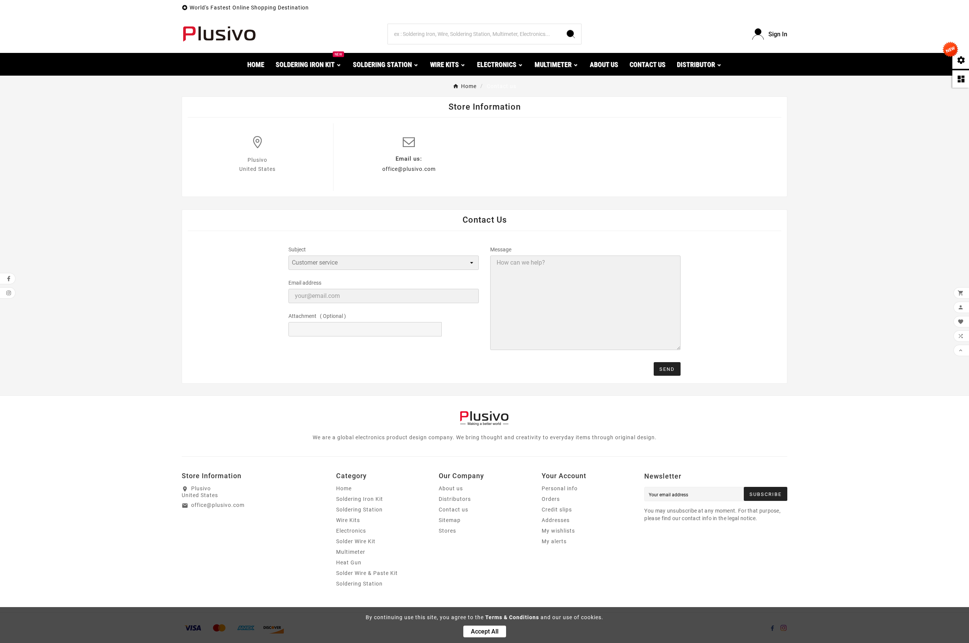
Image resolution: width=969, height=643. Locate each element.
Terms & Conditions (512, 617)
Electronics (351, 531)
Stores (447, 531)
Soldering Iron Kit (359, 499)
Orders (551, 499)
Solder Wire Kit (355, 541)
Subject (297, 249)
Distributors (455, 499)
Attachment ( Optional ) (317, 316)
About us (451, 488)
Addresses (556, 520)
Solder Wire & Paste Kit (367, 573)
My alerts (554, 541)
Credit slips (557, 510)
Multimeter (350, 552)
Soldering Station (359, 510)
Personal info (560, 488)
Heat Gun (348, 562)
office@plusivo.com (409, 169)
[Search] (571, 34)
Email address (304, 283)
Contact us (453, 510)
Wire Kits (348, 520)
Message (500, 249)
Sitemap (450, 520)
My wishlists (558, 531)
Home (344, 488)
